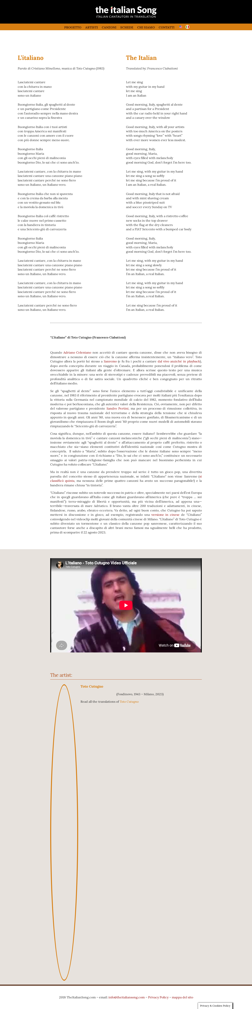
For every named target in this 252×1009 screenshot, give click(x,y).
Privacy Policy (158, 997)
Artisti (91, 27)
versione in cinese (165, 515)
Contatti (166, 27)
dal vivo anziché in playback (179, 361)
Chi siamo (146, 27)
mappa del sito (182, 997)
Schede (126, 27)
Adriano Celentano (77, 352)
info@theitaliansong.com (126, 997)
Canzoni (109, 27)
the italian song (116, 17)
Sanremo (110, 361)
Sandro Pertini (118, 408)
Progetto (72, 27)
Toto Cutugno (92, 686)
